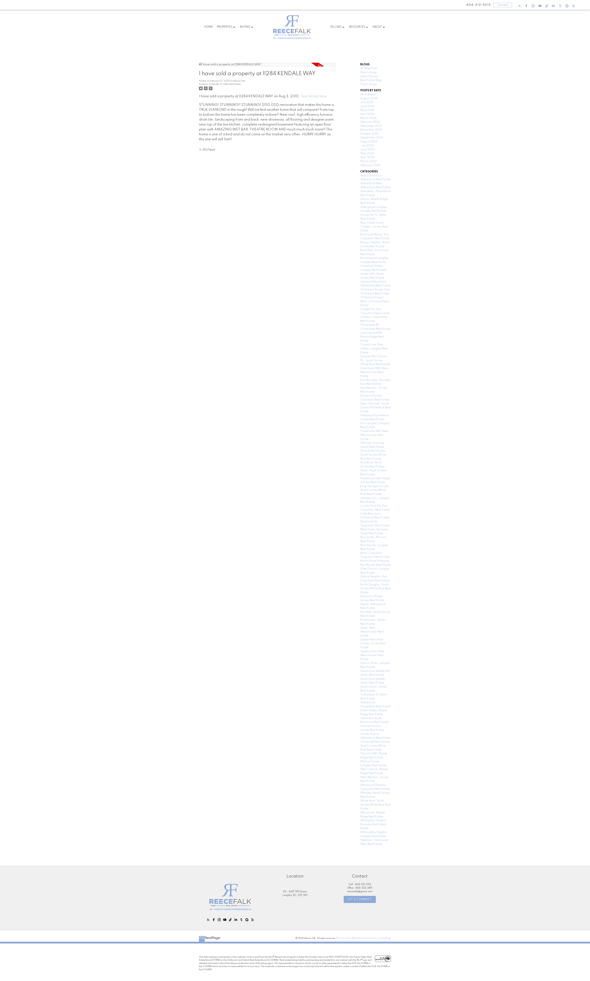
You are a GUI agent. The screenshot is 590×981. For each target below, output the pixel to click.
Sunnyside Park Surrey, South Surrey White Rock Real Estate (375, 745)
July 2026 (367, 102)
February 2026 (370, 122)
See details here (314, 96)
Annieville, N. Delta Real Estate (225, 84)
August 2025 (369, 141)
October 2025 (369, 133)
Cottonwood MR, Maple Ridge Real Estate (372, 337)
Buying (245, 27)
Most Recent (368, 94)
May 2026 (367, 110)
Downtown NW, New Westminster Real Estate (374, 372)
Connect (502, 5)
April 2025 (367, 157)
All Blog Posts (369, 68)
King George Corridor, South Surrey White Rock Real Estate (375, 490)
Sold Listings (368, 84)
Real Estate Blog (371, 80)
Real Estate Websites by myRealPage (372, 938)
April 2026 (367, 114)
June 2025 (367, 149)
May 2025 (367, 153)
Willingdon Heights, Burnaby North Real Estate (373, 824)
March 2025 (368, 161)
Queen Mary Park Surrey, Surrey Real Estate (373, 643)
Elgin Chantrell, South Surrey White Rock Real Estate (375, 407)
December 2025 (371, 126)
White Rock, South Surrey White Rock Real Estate (375, 804)
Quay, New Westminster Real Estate (372, 631)
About (377, 27)
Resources (357, 27)
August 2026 (368, 98)
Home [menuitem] (208, 27)
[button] (519, 5)
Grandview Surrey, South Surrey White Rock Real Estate (373, 454)
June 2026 (367, 106)
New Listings (368, 72)
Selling (335, 27)
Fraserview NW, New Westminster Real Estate (374, 435)
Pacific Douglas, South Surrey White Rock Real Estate (375, 588)
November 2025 (371, 129)
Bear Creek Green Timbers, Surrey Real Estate (374, 226)
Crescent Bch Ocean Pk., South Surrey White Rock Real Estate (375, 360)
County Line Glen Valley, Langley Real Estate (374, 348)
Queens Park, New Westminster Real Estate (372, 655)
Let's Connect (360, 899)
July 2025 (367, 145)
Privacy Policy (345, 938)
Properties (224, 27)
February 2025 (370, 165)
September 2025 (371, 137)
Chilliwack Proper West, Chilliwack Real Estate (374, 301)
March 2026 (368, 118)
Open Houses (369, 76)
